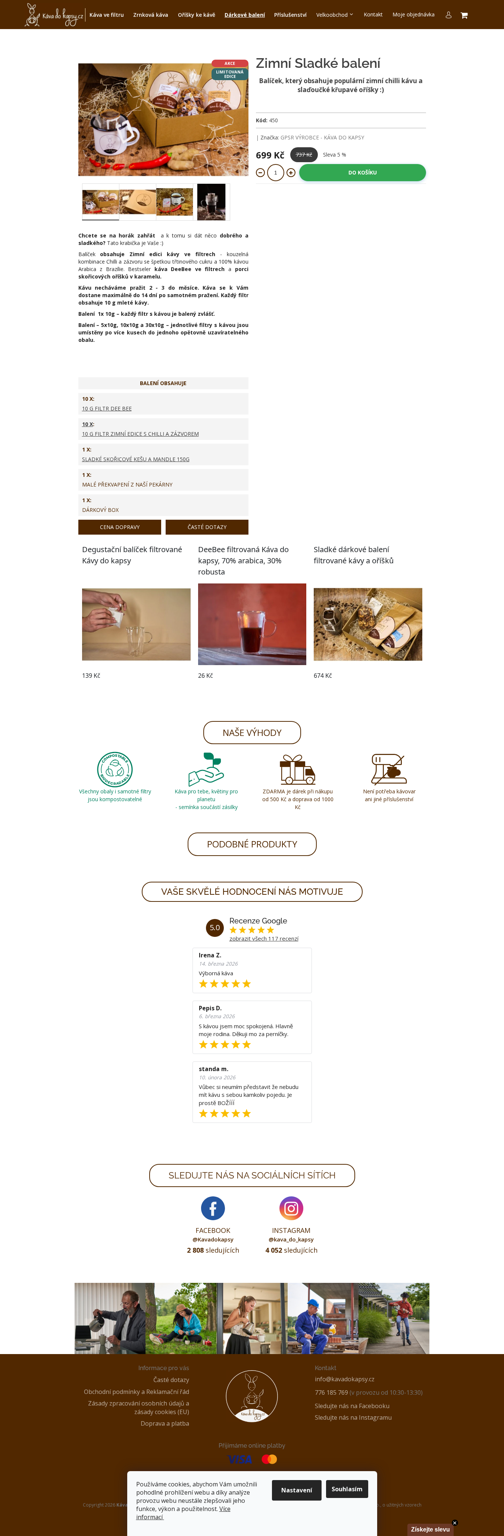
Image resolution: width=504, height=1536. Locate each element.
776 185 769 (331, 1392)
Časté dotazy (207, 527)
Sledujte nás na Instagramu (353, 1417)
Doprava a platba (165, 1423)
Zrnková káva (150, 14)
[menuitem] (373, 14)
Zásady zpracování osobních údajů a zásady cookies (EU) (138, 1407)
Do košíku (362, 172)
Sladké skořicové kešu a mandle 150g (136, 459)
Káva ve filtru (107, 14)
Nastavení (296, 1490)
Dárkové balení (245, 14)
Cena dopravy (120, 527)
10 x (87, 424)
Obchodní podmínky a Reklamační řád (136, 1392)
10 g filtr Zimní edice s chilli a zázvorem (140, 433)
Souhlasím (347, 1489)
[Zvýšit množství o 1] (291, 172)
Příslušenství (290, 14)
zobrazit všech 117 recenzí (263, 938)
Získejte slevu (430, 1529)
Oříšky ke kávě (196, 14)
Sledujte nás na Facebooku (352, 1406)
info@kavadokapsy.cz (345, 1379)
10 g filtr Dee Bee (107, 408)
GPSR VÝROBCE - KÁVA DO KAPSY (322, 137)
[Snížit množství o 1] (260, 172)
